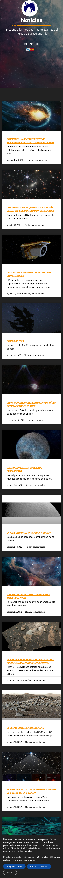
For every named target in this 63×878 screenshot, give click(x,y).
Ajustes (10, 872)
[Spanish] (32, 49)
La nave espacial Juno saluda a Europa (29, 533)
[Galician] (28, 49)
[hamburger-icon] (57, 4)
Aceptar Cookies (14, 866)
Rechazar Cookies (39, 866)
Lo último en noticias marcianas (25, 728)
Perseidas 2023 (15, 341)
